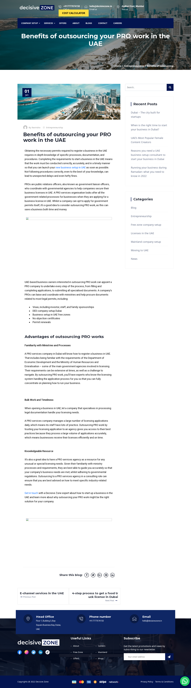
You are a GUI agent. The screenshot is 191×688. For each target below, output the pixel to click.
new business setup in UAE (71, 167)
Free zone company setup (146, 224)
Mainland (102, 652)
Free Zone (78, 652)
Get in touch (31, 493)
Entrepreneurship (54, 127)
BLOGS (89, 23)
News (134, 258)
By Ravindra (34, 127)
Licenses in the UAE (142, 233)
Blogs (100, 658)
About (76, 645)
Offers (76, 658)
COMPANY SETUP (29, 23)
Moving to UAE (139, 250)
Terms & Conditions (164, 682)
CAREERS (117, 23)
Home (118, 65)
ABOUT (76, 23)
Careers (101, 645)
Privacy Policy (147, 682)
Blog (133, 207)
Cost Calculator (73, 13)
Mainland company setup (146, 241)
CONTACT (102, 23)
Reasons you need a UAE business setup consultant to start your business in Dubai (148, 155)
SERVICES (48, 23)
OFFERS (62, 23)
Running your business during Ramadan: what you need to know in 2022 (149, 172)
